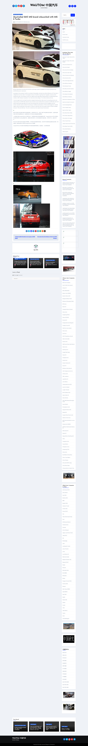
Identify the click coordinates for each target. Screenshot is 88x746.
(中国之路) (64, 673)
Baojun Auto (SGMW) (67, 293)
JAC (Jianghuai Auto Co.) (68, 371)
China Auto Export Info (18, 14)
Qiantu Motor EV (66, 395)
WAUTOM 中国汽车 (44, 5)
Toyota (64, 613)
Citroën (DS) (65, 508)
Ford (63, 519)
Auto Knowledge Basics (67, 104)
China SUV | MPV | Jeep (67, 462)
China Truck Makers (66, 457)
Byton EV (64, 306)
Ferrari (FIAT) (65, 511)
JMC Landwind (65, 376)
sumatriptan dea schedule (68, 198)
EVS (37, 250)
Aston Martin (65, 492)
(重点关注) (64, 655)
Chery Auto (65, 312)
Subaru (64, 602)
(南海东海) (64, 671)
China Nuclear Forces (67, 86)
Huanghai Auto (66, 357)
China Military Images (67, 91)
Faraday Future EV (66, 325)
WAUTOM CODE (65, 684)
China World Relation (67, 128)
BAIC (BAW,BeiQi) (66, 290)
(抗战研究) (64, 663)
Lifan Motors (65, 381)
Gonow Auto (65, 341)
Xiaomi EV (64, 433)
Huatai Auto (65, 360)
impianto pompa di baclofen (68, 182)
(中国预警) (64, 676)
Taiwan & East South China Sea (69, 123)
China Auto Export (66, 67)
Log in (64, 31)
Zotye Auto (65, 452)
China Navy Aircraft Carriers (68, 88)
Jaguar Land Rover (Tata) (68, 532)
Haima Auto (65, 346)
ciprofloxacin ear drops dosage (69, 208)
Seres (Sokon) (65, 404)
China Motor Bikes (66, 465)
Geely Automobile (66, 338)
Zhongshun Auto (66, 446)
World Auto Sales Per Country (68, 102)
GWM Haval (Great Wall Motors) (68, 344)
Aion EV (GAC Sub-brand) (68, 285)
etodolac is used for (66, 203)
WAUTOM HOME (66, 687)
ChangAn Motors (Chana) (67, 309)
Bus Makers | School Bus (67, 454)
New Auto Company (66, 282)
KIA (63, 538)
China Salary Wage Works (67, 115)
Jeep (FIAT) (65, 535)
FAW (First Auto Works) (67, 328)
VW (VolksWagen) (66, 618)
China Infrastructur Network (68, 75)
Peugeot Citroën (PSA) (67, 581)
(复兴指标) (64, 660)
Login (17, 275)
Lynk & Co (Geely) (66, 387)
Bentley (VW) (65, 497)
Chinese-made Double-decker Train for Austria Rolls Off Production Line (35, 262)
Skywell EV (65, 412)
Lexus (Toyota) (65, 548)
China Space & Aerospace (68, 94)
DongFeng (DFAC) (66, 314)
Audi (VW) (64, 495)
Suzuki (64, 605)
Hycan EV (64, 365)
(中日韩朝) (64, 668)
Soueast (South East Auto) (68, 415)
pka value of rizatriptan (67, 187)
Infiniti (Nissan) (66, 530)
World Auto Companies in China (69, 99)
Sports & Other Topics (67, 110)
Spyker (64, 597)
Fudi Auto (64, 333)
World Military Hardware (67, 96)
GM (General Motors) (66, 522)
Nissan (64, 578)
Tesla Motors (65, 610)
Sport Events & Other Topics (20, 725)
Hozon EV (64, 354)
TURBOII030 (18, 264)
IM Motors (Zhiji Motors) (67, 368)
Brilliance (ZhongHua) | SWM (68, 301)
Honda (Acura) (65, 524)
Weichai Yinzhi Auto (66, 417)
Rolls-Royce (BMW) (66, 589)
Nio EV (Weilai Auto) (66, 392)
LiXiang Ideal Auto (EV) (67, 384)
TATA (64, 607)
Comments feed (66, 37)
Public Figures (65, 131)
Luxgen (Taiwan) (66, 389)
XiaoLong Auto (65, 430)
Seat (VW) (64, 594)
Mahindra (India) (66, 556)
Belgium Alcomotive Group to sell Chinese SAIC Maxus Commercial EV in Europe (20, 262)
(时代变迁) (64, 657)
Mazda (64, 564)
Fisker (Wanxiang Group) (67, 516)
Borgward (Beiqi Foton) (67, 298)
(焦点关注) (64, 652)
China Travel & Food (66, 120)
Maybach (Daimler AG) (67, 559)
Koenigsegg (65, 540)
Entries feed (65, 34)
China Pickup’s (65, 460)
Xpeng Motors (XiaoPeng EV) (68, 436)
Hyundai (64, 527)
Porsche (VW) (65, 583)
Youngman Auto (66, 441)
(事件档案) (64, 665)
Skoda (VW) (65, 599)
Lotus (64, 551)
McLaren (64, 567)
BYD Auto (64, 304)
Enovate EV (65, 320)
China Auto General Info (67, 64)
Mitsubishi (65, 575)
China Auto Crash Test (67, 72)
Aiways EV (65, 287)
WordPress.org (65, 39)
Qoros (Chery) (65, 397)
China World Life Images (67, 118)
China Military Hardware (67, 83)
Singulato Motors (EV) (67, 409)
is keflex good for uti (67, 213)
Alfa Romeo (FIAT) (66, 489)
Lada (64, 543)
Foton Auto (65, 330)
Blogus (47, 744)
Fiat (63, 514)
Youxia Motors (65, 444)
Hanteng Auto (65, 349)
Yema (64, 438)
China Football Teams (67, 107)
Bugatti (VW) (65, 503)
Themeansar (52, 744)
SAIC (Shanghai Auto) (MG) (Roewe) (19, 259)
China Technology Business (68, 80)
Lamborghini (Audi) (66, 546)
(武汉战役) (64, 679)
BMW (63, 500)
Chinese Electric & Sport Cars (68, 468)
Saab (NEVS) (65, 591)
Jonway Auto (65, 373)
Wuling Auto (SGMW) (67, 424)
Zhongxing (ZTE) (66, 449)
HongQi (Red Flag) (66, 352)
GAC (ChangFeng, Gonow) (68, 336)
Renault (64, 586)
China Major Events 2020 (67, 126)
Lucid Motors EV (66, 554)
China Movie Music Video (67, 112)
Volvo (64, 615)
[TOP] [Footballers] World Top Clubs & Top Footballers (68, 194)
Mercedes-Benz (66, 570)
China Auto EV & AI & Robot (68, 69)
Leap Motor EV (65, 379)
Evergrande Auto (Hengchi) (68, 322)
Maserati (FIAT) (65, 562)
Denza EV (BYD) (66, 317)
